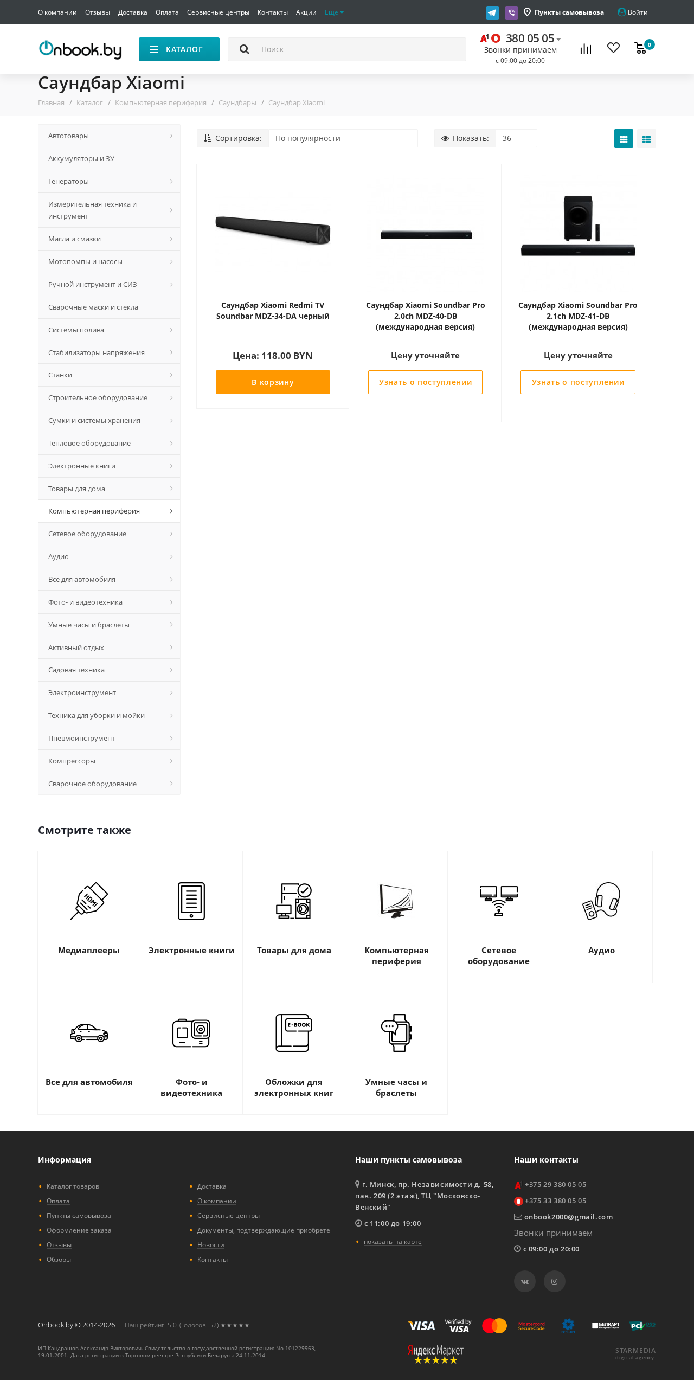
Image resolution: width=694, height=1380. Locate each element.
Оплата (167, 12)
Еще (332, 12)
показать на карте (393, 1241)
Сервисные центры (218, 12)
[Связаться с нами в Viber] (511, 12)
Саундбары (237, 102)
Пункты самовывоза (569, 12)
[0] (640, 49)
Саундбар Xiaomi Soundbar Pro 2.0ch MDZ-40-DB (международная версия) (425, 316)
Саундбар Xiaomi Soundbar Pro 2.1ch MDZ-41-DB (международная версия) (578, 316)
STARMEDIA (635, 1350)
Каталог (89, 102)
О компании (57, 12)
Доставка (132, 12)
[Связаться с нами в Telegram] (492, 12)
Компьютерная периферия (161, 102)
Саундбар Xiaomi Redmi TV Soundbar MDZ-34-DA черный (273, 310)
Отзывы (97, 12)
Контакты (273, 12)
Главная (51, 102)
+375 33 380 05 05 (555, 1200)
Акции (306, 12)
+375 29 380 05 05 (555, 1184)
